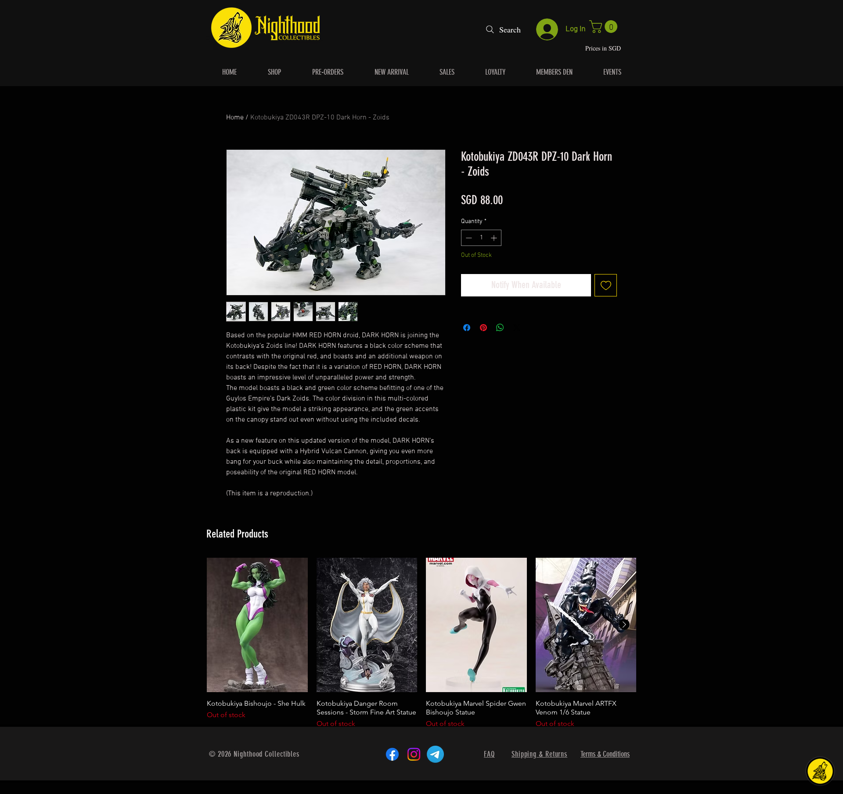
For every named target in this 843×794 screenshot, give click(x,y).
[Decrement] (467, 237)
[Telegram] (435, 754)
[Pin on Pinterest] (483, 327)
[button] (604, 26)
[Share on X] (517, 327)
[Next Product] (624, 624)
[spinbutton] (481, 237)
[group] (421, 647)
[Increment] (494, 237)
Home (235, 117)
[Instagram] (413, 754)
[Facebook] (392, 754)
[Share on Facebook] (466, 327)
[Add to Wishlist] (605, 285)
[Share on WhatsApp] (500, 327)
